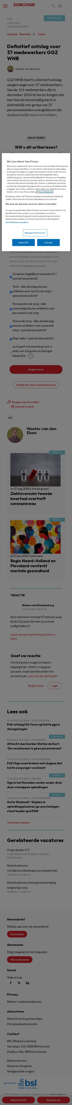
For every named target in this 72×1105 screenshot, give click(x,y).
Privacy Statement (45, 192)
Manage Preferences (35, 233)
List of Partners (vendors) (17, 222)
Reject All (23, 242)
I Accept (49, 242)
